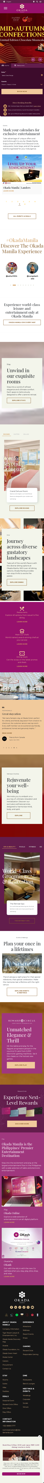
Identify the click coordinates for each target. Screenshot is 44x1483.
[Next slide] (40, 59)
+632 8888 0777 (9, 1431)
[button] (9, 1)
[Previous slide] (33, 59)
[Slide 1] (10, 285)
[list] (22, 38)
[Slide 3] (15, 285)
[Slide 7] (28, 285)
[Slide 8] (31, 285)
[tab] (5, 65)
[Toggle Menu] (5, 8)
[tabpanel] (22, 92)
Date (3, 72)
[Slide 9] (33, 285)
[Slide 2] (13, 285)
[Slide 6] (25, 285)
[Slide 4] (18, 285)
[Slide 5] (22, 285)
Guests (4, 81)
